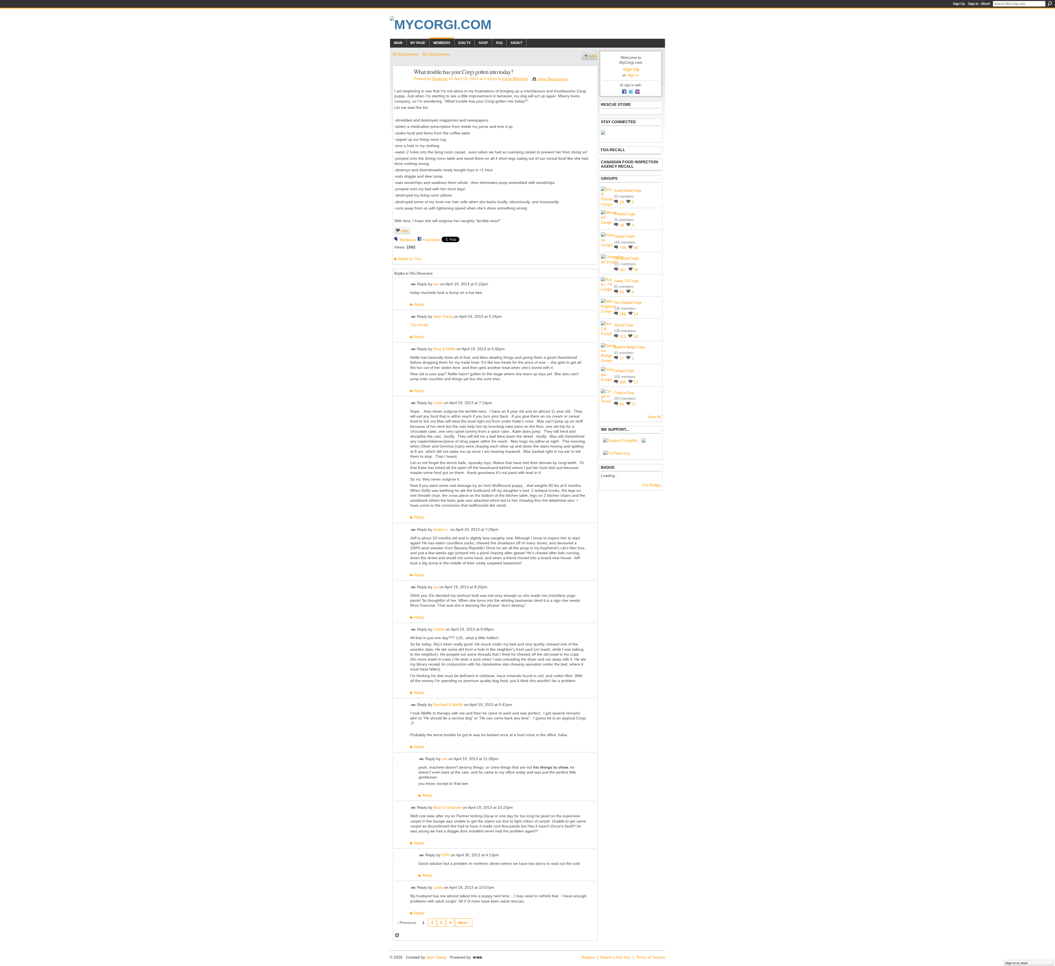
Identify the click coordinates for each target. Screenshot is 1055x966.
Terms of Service (650, 957)
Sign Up (959, 4)
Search (1050, 3)
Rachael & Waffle (448, 704)
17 (636, 382)
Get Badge (651, 485)
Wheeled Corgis (624, 213)
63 (622, 292)
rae (436, 284)
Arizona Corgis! (624, 236)
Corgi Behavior (515, 78)
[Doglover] (401, 83)
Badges (588, 957)
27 (634, 404)
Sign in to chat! (1017, 963)
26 (622, 225)
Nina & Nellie (444, 349)
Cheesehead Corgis (626, 258)
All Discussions (405, 54)
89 (622, 404)
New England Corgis (628, 302)
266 (623, 314)
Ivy (435, 587)
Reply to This (407, 258)
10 (636, 336)
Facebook (431, 240)
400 (623, 382)
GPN (446, 855)
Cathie (439, 629)
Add (592, 56)
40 (636, 247)
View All (654, 417)
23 (622, 202)
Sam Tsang (443, 316)
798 (623, 247)
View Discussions (553, 79)
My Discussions (436, 54)
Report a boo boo (615, 957)
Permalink (413, 284)
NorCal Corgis (623, 324)
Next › (463, 922)
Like (404, 230)
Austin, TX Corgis (626, 280)
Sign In (633, 75)
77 (622, 358)
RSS (397, 935)
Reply (417, 304)
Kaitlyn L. (441, 529)
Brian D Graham (447, 807)
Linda (438, 403)
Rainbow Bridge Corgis (629, 346)
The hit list (419, 325)
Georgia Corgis (624, 370)
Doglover (440, 78)
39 (636, 269)
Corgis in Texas (624, 392)
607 (623, 269)
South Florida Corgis (627, 190)
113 (623, 336)
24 (636, 314)
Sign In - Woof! (979, 4)
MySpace (408, 240)
